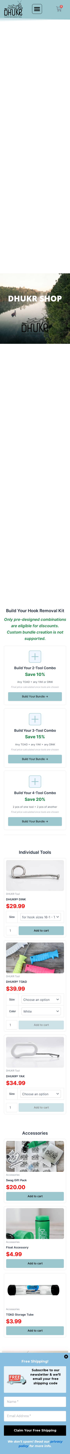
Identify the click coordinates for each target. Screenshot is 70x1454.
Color (12, 1011)
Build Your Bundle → (35, 696)
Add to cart (41, 930)
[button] (37, 9)
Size (12, 916)
